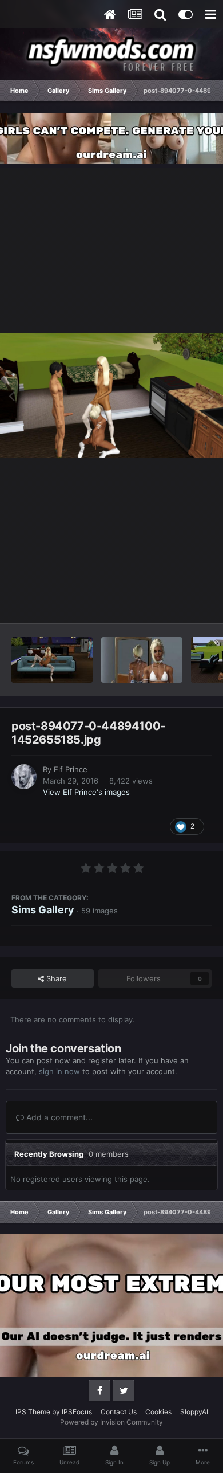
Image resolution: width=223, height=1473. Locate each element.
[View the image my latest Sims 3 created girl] (141, 660)
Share (55, 978)
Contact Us (119, 1411)
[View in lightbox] (111, 395)
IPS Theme (32, 1411)
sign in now (59, 1071)
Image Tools (176, 602)
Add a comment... (58, 1117)
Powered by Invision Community (111, 1422)
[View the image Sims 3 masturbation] (52, 660)
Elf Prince (70, 769)
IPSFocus (77, 1411)
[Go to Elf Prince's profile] (24, 776)
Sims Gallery (42, 910)
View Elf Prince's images (86, 792)
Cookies (158, 1411)
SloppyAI (194, 1411)
